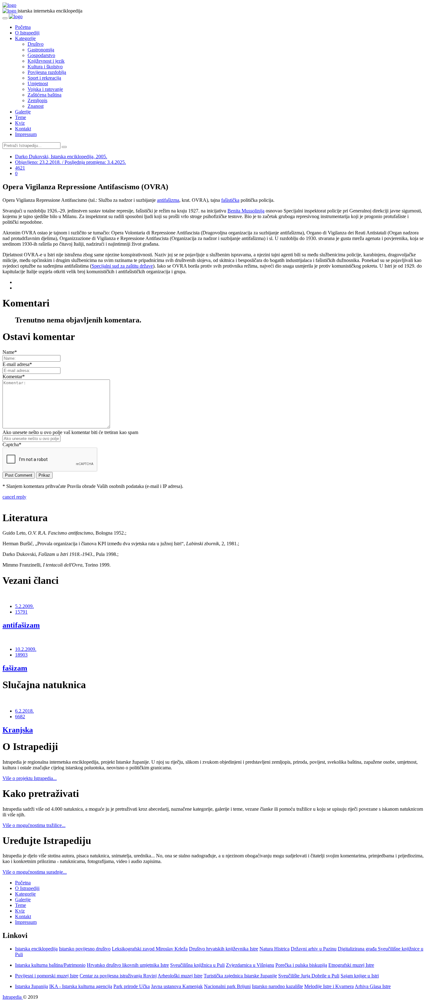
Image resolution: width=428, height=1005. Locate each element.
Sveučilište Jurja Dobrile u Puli (308, 975)
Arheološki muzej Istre (180, 975)
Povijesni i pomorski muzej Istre (46, 975)
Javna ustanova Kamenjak (177, 986)
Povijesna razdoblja (47, 72)
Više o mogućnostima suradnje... (35, 872)
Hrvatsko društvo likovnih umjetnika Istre (128, 965)
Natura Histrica (274, 948)
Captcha (12, 444)
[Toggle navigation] (5, 18)
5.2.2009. (24, 606)
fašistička (230, 200)
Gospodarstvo (41, 55)
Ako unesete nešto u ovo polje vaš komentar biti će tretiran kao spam (70, 432)
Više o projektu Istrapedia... (30, 778)
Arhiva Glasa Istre (373, 986)
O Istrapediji (27, 32)
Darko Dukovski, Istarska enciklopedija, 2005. (61, 156)
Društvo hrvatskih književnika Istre (223, 948)
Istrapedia (13, 997)
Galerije (23, 111)
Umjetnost (38, 83)
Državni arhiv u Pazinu (314, 948)
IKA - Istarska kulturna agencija (80, 986)
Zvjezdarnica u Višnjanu (250, 965)
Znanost (36, 106)
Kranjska (18, 730)
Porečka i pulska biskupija (301, 965)
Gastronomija (41, 49)
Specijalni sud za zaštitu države (122, 266)
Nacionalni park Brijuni (227, 986)
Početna (23, 27)
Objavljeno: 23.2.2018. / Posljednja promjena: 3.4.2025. (70, 162)
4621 (20, 167)
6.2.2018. (24, 711)
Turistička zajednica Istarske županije (240, 975)
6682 (20, 716)
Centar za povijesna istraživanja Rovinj (118, 975)
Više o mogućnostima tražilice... (34, 825)
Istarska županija (31, 986)
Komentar (14, 376)
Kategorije (25, 38)
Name (10, 352)
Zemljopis (37, 100)
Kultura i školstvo (45, 66)
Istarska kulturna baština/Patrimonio (50, 965)
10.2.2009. (25, 649)
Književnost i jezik (46, 61)
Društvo (36, 44)
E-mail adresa (17, 364)
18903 (21, 654)
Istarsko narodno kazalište (277, 986)
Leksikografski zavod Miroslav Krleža (150, 948)
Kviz (20, 123)
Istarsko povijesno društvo (85, 948)
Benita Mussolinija (245, 210)
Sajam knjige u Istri (360, 975)
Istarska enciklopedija (36, 948)
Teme (20, 117)
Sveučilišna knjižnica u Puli (197, 965)
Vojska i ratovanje (45, 89)
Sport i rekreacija (44, 78)
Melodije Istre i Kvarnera (329, 986)
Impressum (26, 134)
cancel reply (14, 497)
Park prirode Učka (131, 986)
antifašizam (21, 625)
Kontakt (23, 128)
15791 (21, 612)
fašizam (15, 668)
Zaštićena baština (44, 94)
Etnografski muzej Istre (351, 965)
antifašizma (168, 200)
